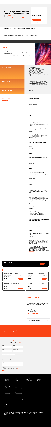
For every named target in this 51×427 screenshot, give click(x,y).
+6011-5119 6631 (20, 342)
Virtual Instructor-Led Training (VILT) (18, 17)
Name (3, 345)
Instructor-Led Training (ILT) (8, 17)
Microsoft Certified (8, 9)
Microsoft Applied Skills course (26, 51)
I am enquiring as (15, 349)
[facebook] (4, 404)
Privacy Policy (18, 368)
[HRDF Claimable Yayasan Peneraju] (6, 19)
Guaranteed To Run (11, 15)
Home (4, 9)
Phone (14, 345)
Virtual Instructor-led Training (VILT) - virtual (9, 359)
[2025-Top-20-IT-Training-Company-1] (6, 416)
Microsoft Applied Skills (14, 9)
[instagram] (6, 404)
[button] (38, 317)
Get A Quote (20, 288)
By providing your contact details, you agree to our (11, 368)
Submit (4, 370)
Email (3, 349)
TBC (14, 15)
